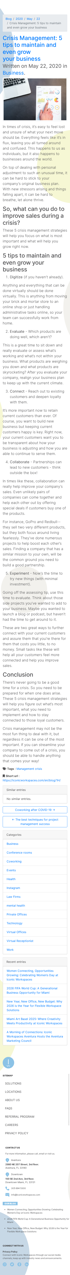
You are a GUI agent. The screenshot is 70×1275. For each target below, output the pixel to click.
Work (10, 949)
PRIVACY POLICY (16, 1133)
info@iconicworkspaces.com (25, 1194)
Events (11, 870)
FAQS (8, 1108)
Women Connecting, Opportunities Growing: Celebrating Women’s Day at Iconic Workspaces (32, 975)
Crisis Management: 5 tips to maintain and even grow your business (32, 48)
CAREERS (11, 1125)
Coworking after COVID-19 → (35, 810)
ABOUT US (12, 1100)
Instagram (13, 888)
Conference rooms (19, 852)
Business (13, 73)
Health (11, 879)
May (29, 19)
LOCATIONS (13, 1092)
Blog (9, 19)
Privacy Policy (10, 1251)
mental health (16, 905)
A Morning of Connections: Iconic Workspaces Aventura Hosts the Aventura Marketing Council (35, 1036)
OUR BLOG (10, 1203)
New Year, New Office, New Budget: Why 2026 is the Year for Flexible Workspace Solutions (34, 1006)
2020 (19, 19)
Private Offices (17, 914)
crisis (38, 769)
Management (25, 769)
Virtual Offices (16, 932)
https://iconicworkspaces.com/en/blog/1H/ (32, 780)
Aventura (16, 1160)
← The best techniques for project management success (35, 822)
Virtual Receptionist (20, 941)
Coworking (14, 861)
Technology (14, 923)
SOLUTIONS (13, 1083)
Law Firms (13, 896)
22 (38, 19)
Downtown (17, 1174)
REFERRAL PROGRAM (19, 1116)
